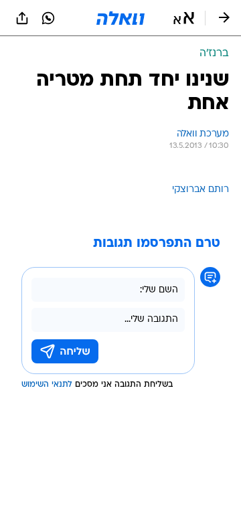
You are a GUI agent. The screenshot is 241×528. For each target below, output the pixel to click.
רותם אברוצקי (200, 189)
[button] (183, 18)
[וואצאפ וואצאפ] (48, 18)
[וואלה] (120, 18)
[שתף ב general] (22, 18)
